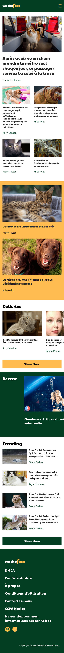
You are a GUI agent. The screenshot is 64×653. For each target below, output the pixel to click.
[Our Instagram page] (7, 629)
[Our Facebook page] (14, 629)
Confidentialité (18, 578)
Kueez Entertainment (48, 645)
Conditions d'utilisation (25, 593)
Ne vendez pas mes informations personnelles (28, 618)
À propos (12, 585)
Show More (32, 364)
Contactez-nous (18, 601)
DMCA (10, 570)
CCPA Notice (15, 608)
